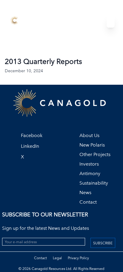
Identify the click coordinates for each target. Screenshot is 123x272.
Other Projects (94, 154)
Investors (89, 164)
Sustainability (93, 183)
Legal (57, 257)
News (85, 192)
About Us (89, 135)
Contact (88, 202)
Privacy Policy (78, 257)
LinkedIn (30, 146)
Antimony (89, 173)
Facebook (31, 135)
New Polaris (92, 145)
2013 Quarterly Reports (43, 61)
